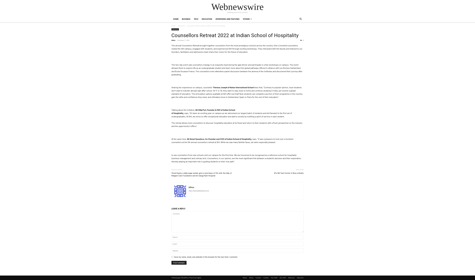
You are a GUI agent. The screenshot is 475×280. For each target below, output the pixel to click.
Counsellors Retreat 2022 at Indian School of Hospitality (234, 35)
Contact (258, 278)
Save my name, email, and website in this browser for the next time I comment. (206, 257)
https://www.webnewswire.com (199, 191)
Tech (196, 19)
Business (186, 19)
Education (207, 19)
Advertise (291, 278)
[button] (301, 19)
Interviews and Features (227, 19)
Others (246, 19)
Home (175, 19)
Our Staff (274, 278)
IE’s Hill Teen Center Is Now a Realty (289, 173)
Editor (173, 40)
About (245, 278)
